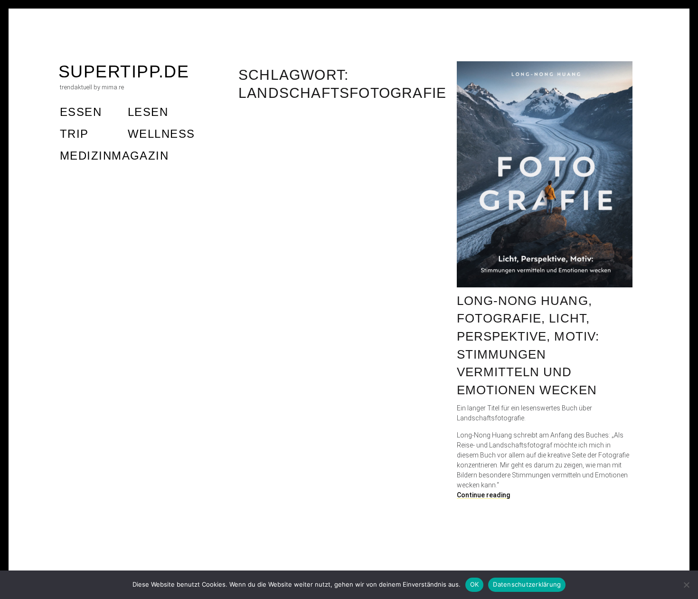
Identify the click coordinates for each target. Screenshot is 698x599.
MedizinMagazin (114, 155)
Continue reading (483, 495)
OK (474, 584)
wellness (161, 133)
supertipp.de (123, 71)
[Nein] (686, 584)
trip (74, 133)
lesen (148, 111)
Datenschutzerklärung (527, 584)
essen (81, 111)
